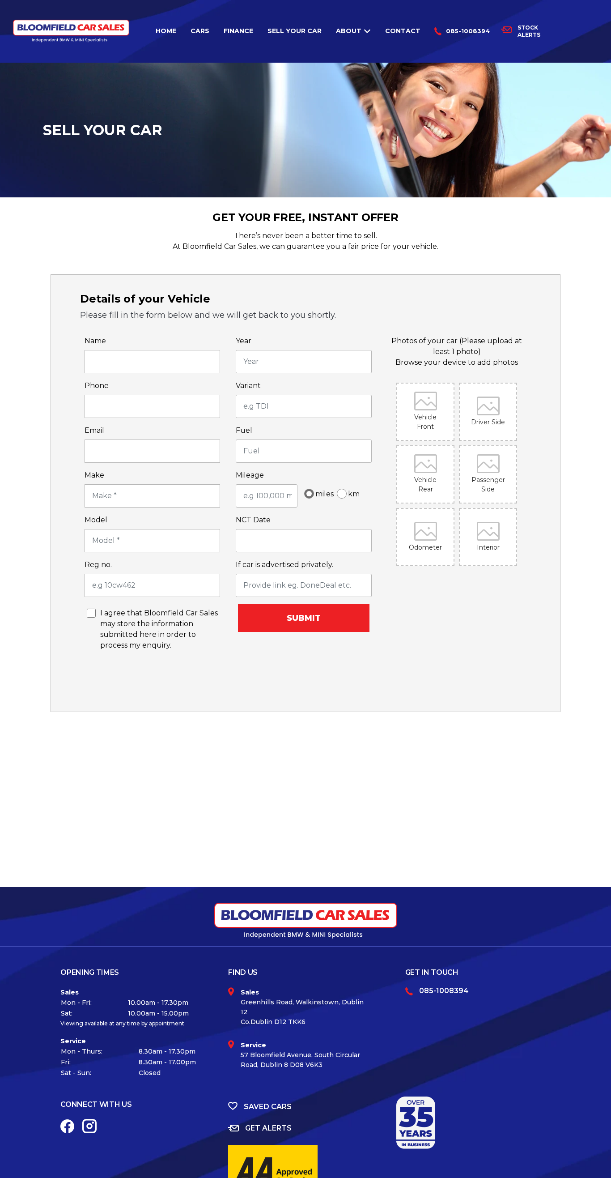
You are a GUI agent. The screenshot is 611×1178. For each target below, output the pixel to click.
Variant (248, 385)
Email (94, 430)
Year (243, 341)
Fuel (244, 430)
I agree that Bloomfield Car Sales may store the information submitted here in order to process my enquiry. (159, 627)
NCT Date (253, 520)
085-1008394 (468, 30)
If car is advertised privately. (284, 564)
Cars (200, 31)
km (354, 494)
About (348, 31)
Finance (238, 31)
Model (96, 520)
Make (94, 475)
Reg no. (98, 564)
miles (321, 494)
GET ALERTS (268, 1128)
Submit (304, 618)
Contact (402, 31)
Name (95, 341)
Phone (97, 385)
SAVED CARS (268, 1106)
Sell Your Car (294, 31)
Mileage (250, 475)
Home (166, 31)
